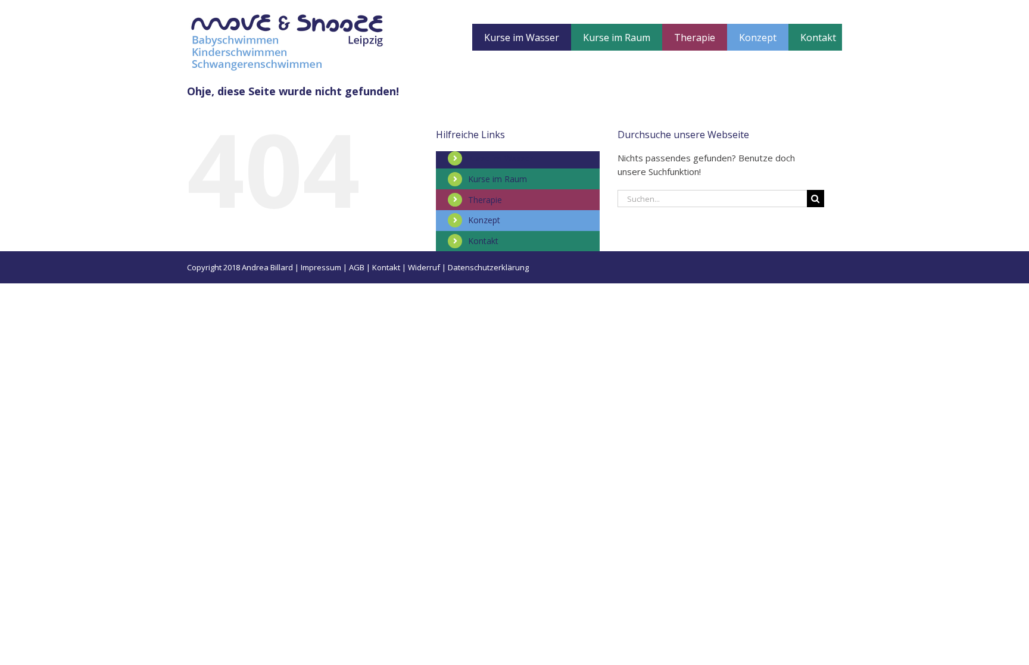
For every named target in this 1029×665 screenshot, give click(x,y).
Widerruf (424, 267)
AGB (356, 267)
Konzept (484, 220)
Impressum (321, 267)
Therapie (485, 199)
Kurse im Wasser (500, 158)
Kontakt (483, 240)
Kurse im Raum (497, 179)
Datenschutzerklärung (488, 267)
